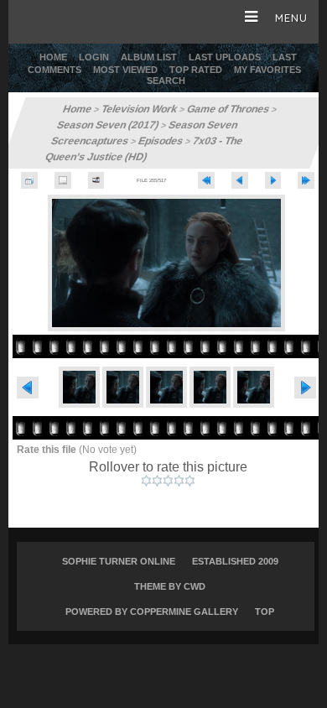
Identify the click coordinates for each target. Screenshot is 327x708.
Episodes (161, 141)
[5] (189, 481)
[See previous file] (240, 180)
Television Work (139, 109)
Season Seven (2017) (108, 125)
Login (94, 57)
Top (264, 611)
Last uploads (225, 57)
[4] (179, 481)
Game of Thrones (228, 109)
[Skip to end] (306, 180)
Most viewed (125, 70)
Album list (149, 57)
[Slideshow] (96, 180)
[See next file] (273, 180)
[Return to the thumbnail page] (29, 180)
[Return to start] (206, 180)
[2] (157, 481)
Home (53, 57)
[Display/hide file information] (63, 180)
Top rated (195, 70)
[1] (146, 481)
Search (166, 80)
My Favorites (267, 70)
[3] (168, 481)
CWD (194, 586)
